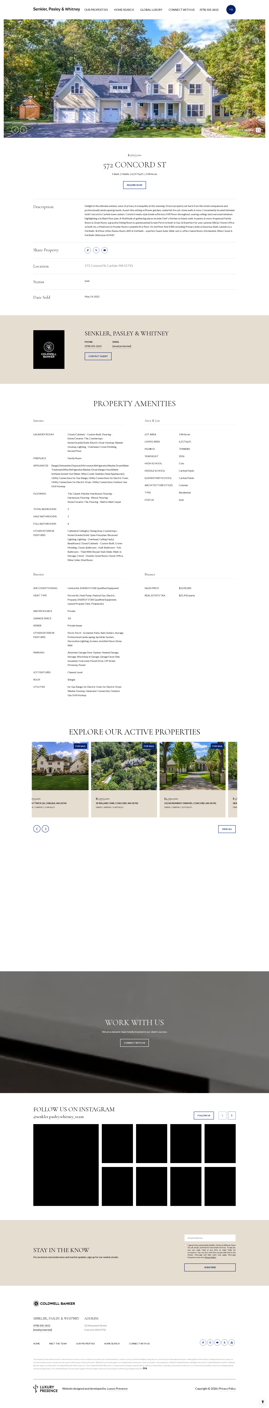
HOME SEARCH (112, 1343)
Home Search (124, 9)
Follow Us (204, 1115)
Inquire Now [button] (134, 185)
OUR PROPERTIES (85, 1343)
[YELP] (224, 1342)
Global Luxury (151, 9)
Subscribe (210, 1267)
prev (15, 129)
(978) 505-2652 (209, 9)
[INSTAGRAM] (210, 1342)
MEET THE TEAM (58, 1343)
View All (227, 829)
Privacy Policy (210, 1257)
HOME (36, 1343)
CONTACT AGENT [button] (98, 356)
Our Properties (96, 9)
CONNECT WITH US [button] (134, 1042)
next (23, 129)
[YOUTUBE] (217, 1342)
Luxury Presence (117, 1388)
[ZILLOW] (232, 1342)
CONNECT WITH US (139, 1343)
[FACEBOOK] (203, 1342)
